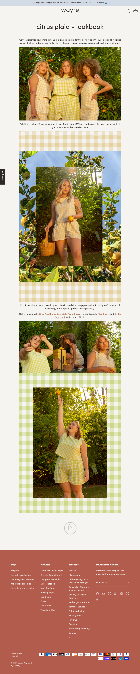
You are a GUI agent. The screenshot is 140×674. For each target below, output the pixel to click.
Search (72, 571)
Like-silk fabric (47, 584)
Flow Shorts (103, 314)
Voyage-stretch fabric (51, 580)
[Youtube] (103, 593)
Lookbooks (45, 597)
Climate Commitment (51, 575)
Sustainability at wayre (51, 571)
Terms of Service (77, 607)
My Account (74, 575)
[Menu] (5, 11)
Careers (73, 624)
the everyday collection (22, 580)
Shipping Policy (76, 611)
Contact (73, 633)
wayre (20, 663)
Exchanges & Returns (79, 602)
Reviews (73, 620)
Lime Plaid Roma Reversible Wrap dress (59, 314)
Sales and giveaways (79, 629)
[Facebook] (97, 593)
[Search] (129, 11)
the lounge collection (21, 584)
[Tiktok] (115, 593)
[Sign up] (127, 582)
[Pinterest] (121, 593)
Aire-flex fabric (48, 588)
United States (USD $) (16, 655)
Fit (70, 637)
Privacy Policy (76, 616)
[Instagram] (109, 593)
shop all (15, 571)
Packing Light (47, 593)
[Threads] (97, 599)
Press (43, 601)
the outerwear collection (23, 588)
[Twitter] (127, 593)
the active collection (21, 575)
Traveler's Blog (47, 610)
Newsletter (45, 606)
